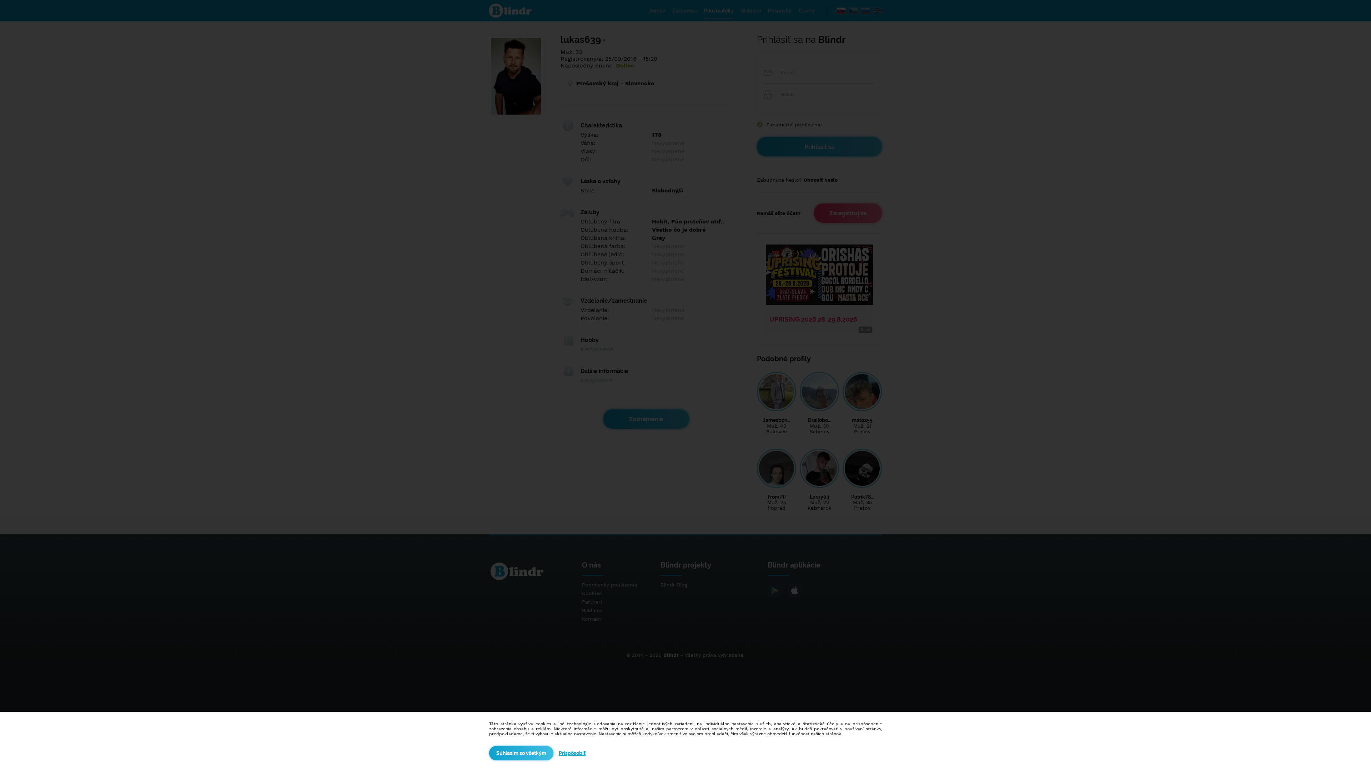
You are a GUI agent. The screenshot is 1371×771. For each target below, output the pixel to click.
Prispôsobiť (572, 753)
